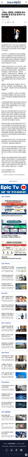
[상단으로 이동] (26, 455)
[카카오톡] (8, 22)
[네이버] (16, 450)
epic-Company (9, 6)
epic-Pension (22, 6)
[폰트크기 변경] (25, 22)
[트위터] (5, 22)
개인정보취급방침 (11, 443)
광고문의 (22, 443)
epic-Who (3, 6)
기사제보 (18, 443)
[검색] (26, 2)
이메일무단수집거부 (13, 446)
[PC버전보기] (21, 450)
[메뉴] (2, 2)
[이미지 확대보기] (25, 27)
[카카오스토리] (11, 450)
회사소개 (5, 443)
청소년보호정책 (5, 446)
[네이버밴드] (10, 22)
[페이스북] (3, 22)
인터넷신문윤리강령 (22, 446)
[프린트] (13, 22)
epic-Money (17, 6)
